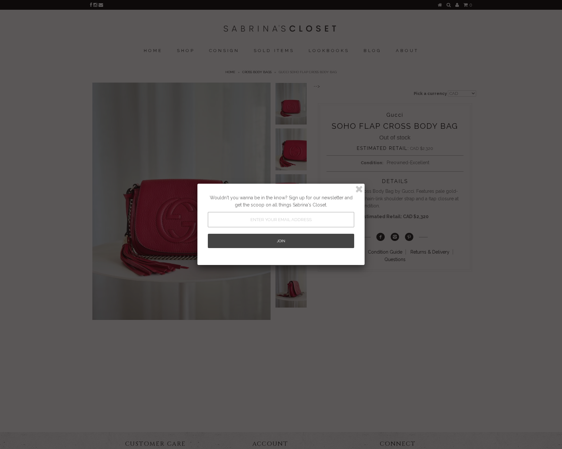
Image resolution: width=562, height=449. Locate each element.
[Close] (359, 189)
